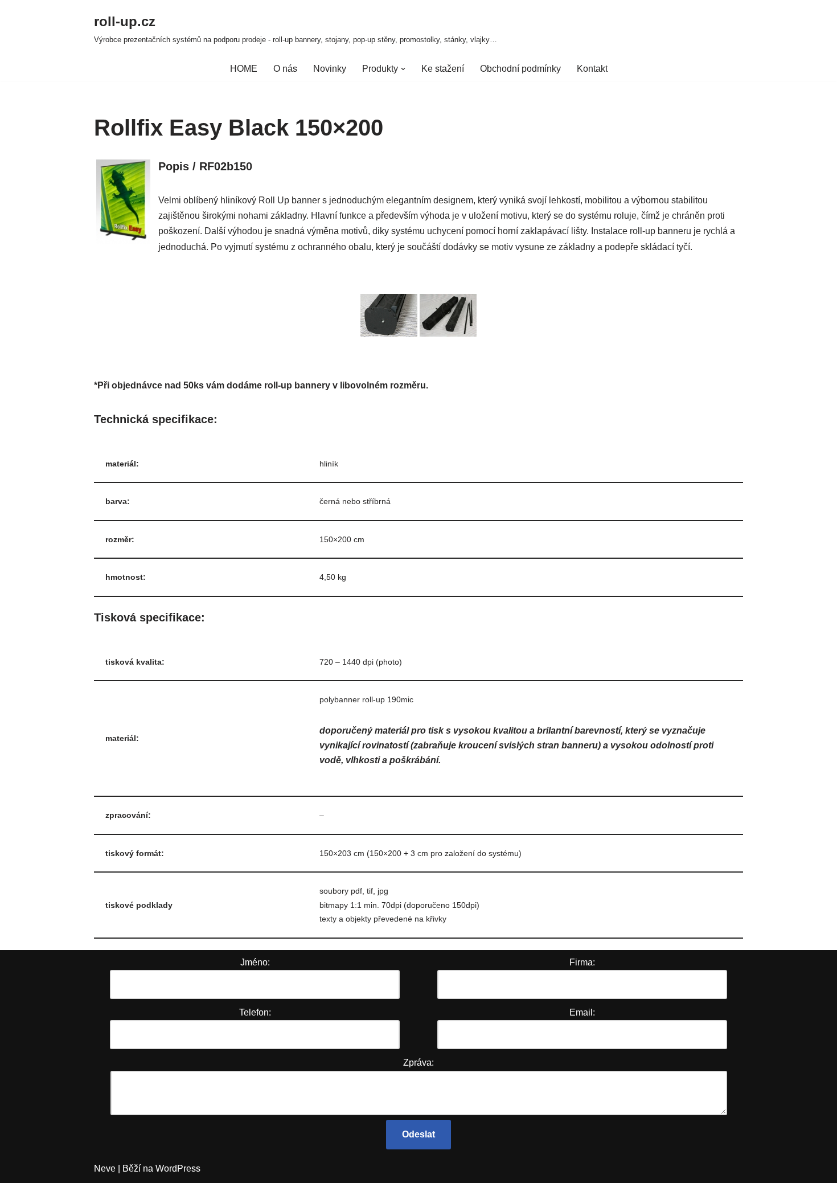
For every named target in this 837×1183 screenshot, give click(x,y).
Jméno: (255, 962)
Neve (105, 1168)
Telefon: (255, 1012)
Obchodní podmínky (520, 68)
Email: (582, 1012)
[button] (403, 69)
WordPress (177, 1168)
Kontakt (592, 68)
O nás (285, 68)
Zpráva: (418, 1062)
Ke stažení (442, 68)
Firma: (582, 962)
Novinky (329, 68)
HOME (243, 68)
